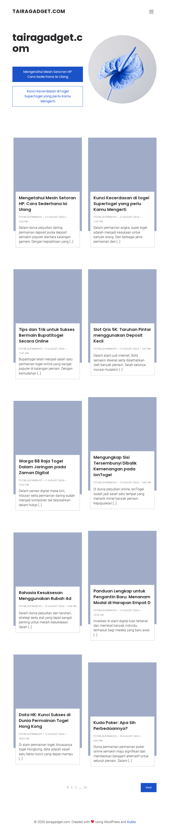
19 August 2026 (54, 348)
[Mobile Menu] (151, 11)
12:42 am (24, 484)
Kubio (131, 822)
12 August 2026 (54, 734)
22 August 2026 (55, 216)
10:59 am (24, 738)
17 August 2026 (129, 348)
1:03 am (146, 482)
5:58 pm (72, 606)
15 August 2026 (54, 606)
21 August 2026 (129, 216)
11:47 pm (98, 221)
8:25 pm (98, 740)
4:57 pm (146, 348)
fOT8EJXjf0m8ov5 (30, 216)
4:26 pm (23, 221)
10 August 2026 (129, 736)
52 (85, 787)
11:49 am (24, 353)
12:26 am (99, 614)
